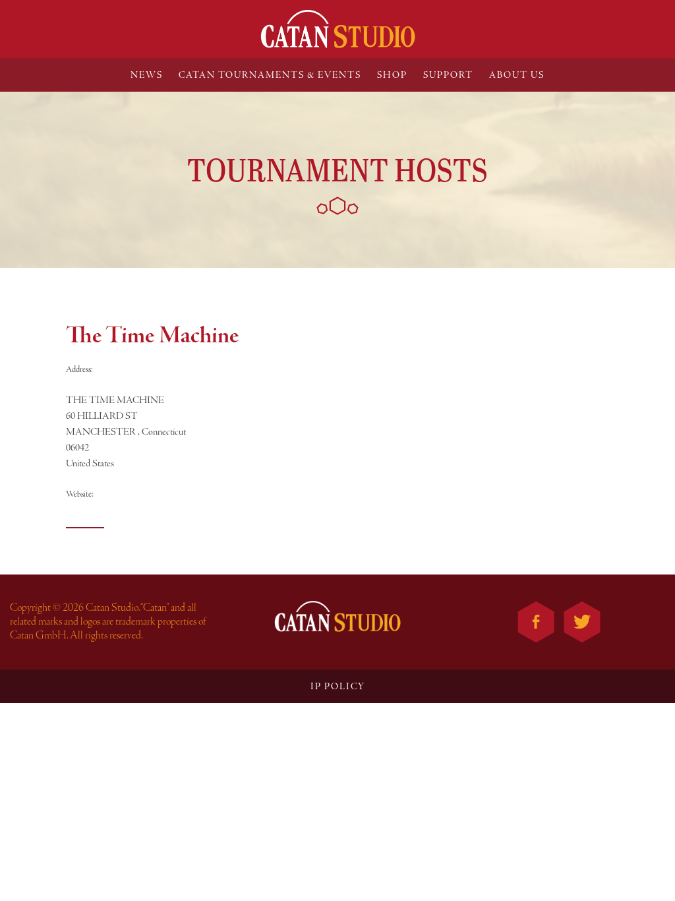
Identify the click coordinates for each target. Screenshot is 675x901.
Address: (79, 369)
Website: (80, 494)
